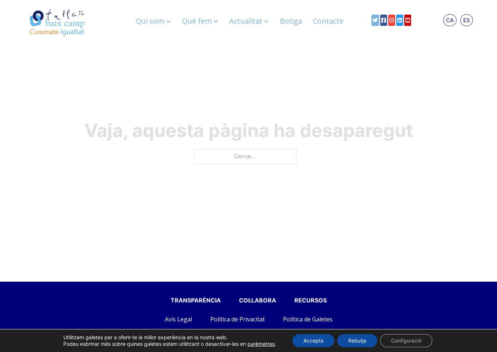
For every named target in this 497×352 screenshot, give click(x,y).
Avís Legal (178, 319)
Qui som (150, 21)
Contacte (328, 21)
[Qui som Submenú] (168, 21)
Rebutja (357, 340)
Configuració (406, 340)
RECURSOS (310, 300)
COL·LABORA (257, 300)
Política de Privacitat (237, 319)
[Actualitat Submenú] (266, 21)
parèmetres (261, 344)
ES (466, 20)
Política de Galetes (308, 319)
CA (450, 20)
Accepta (313, 340)
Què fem (197, 21)
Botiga (291, 21)
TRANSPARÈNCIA (196, 300)
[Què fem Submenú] (215, 21)
